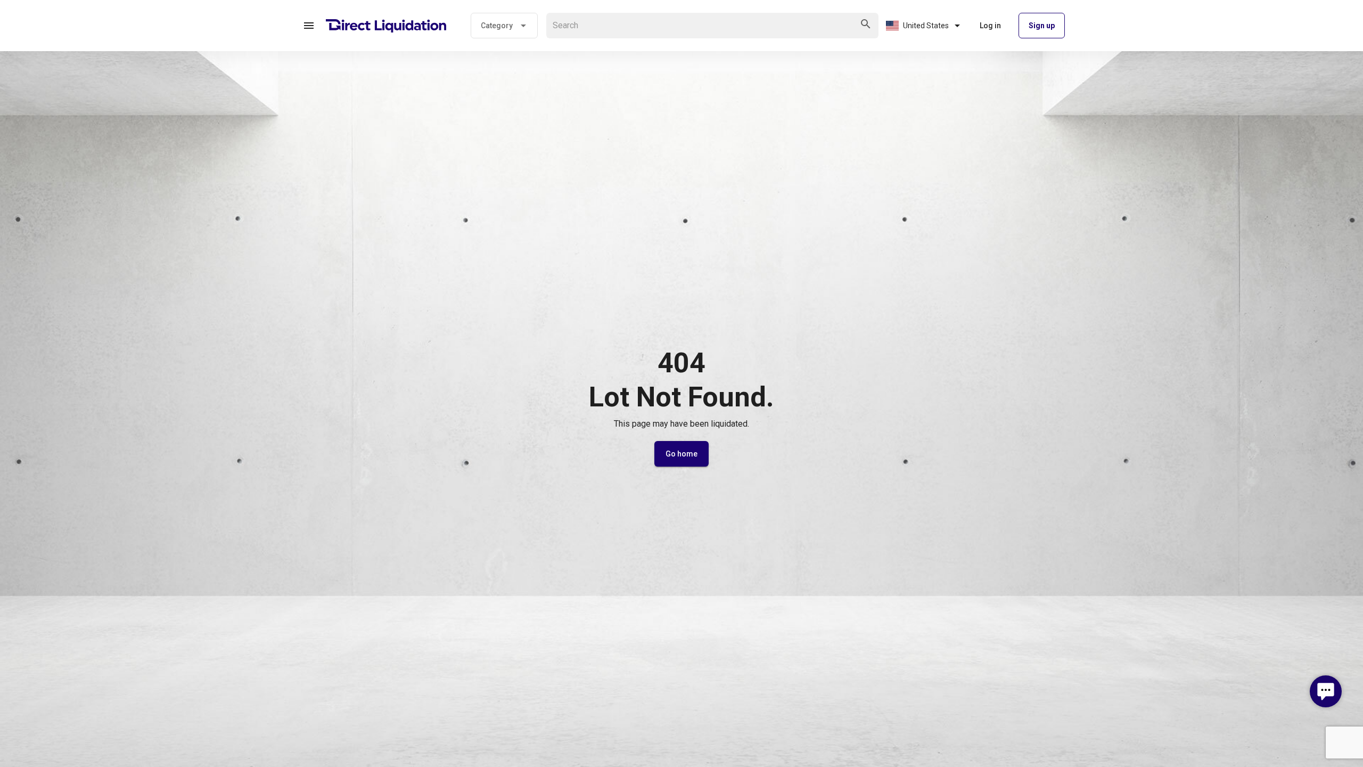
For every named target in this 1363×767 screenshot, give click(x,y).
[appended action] (865, 24)
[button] (308, 25)
